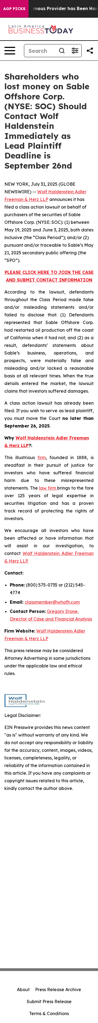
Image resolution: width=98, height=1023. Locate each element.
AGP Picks (14, 8)
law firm (48, 488)
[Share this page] (90, 50)
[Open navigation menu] (9, 50)
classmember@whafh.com (52, 602)
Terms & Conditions (49, 1013)
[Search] (61, 50)
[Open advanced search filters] (74, 50)
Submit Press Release (49, 1001)
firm (42, 457)
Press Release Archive (58, 989)
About (23, 989)
